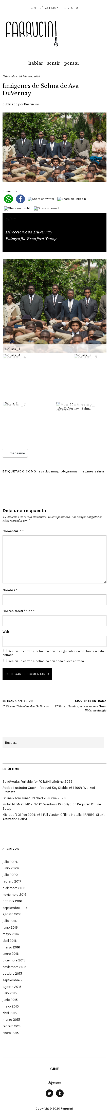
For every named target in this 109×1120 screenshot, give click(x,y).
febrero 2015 (12, 1026)
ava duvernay (48, 471)
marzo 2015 (11, 1019)
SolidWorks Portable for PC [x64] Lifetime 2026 (37, 781)
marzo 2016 (11, 947)
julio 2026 (10, 862)
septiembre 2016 (15, 908)
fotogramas (69, 471)
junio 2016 (10, 927)
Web (6, 632)
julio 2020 (10, 875)
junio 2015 (10, 1000)
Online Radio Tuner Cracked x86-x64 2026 (34, 798)
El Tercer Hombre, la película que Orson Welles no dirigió (80, 705)
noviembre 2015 (14, 967)
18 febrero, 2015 (29, 76)
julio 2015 (10, 993)
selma (99, 471)
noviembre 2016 (14, 895)
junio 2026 (11, 868)
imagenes (86, 471)
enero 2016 (11, 954)
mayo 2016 (11, 934)
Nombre (10, 590)
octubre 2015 (12, 973)
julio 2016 (10, 921)
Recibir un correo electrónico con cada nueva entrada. (46, 661)
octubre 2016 (12, 901)
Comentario (13, 531)
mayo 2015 (11, 1006)
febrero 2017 (12, 881)
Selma (11, 219)
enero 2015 (11, 1033)
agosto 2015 (12, 987)
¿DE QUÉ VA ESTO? (44, 8)
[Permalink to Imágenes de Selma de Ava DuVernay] (54, 180)
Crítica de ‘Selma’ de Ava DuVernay (26, 703)
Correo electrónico (18, 611)
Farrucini (31, 104)
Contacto (71, 8)
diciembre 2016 (14, 888)
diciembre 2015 (14, 960)
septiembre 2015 (15, 980)
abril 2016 (10, 941)
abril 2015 (10, 1013)
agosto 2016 (12, 914)
